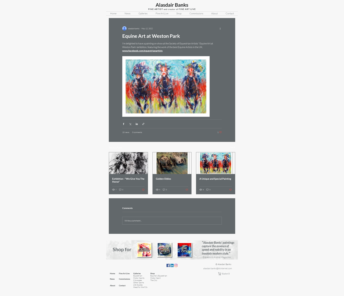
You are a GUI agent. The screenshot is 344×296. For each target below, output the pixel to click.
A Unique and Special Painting (215, 178)
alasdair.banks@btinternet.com (217, 268)
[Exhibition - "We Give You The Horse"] (128, 163)
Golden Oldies (163, 178)
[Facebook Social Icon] (168, 265)
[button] (225, 273)
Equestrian (137, 276)
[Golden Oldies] (172, 163)
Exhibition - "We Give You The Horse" (128, 180)
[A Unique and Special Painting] (215, 163)
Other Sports (138, 282)
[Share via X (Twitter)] (130, 124)
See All (232, 147)
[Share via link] (143, 124)
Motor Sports (138, 278)
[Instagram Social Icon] (176, 265)
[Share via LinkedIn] (136, 124)
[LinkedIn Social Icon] (172, 265)
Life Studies (138, 285)
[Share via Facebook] (123, 124)
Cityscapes (137, 280)
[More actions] (220, 28)
